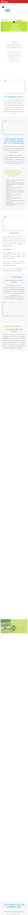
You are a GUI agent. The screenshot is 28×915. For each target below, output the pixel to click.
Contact (7, 11)
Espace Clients (15, 27)
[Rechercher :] (9, 20)
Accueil (7, 9)
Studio (15, 26)
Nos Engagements (15, 29)
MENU (6, 2)
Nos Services (15, 24)
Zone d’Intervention (15, 31)
